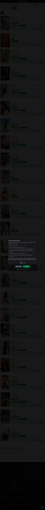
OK (26, 266)
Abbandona (18, 266)
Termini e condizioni (24, 269)
